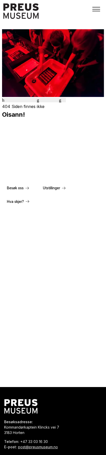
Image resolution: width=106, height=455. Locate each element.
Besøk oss (15, 188)
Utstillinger (51, 188)
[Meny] (96, 9)
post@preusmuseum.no (38, 447)
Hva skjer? (15, 202)
